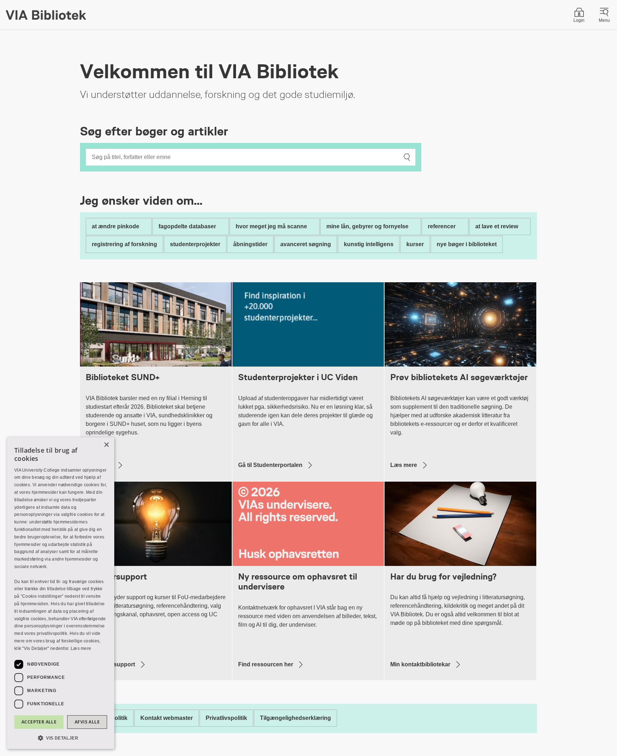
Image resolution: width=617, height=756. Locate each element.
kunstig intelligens (368, 244)
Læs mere (81, 648)
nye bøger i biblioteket (467, 244)
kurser (415, 244)
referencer (442, 226)
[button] (60, 737)
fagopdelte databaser (187, 226)
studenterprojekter (195, 244)
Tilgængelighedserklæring (295, 718)
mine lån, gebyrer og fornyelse (367, 226)
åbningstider (250, 244)
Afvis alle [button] (87, 722)
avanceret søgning (305, 244)
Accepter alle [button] (38, 722)
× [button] (106, 445)
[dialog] (60, 593)
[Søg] (406, 157)
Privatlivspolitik (226, 718)
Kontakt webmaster (166, 718)
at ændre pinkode (115, 226)
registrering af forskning (124, 244)
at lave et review (496, 226)
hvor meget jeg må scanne (271, 226)
